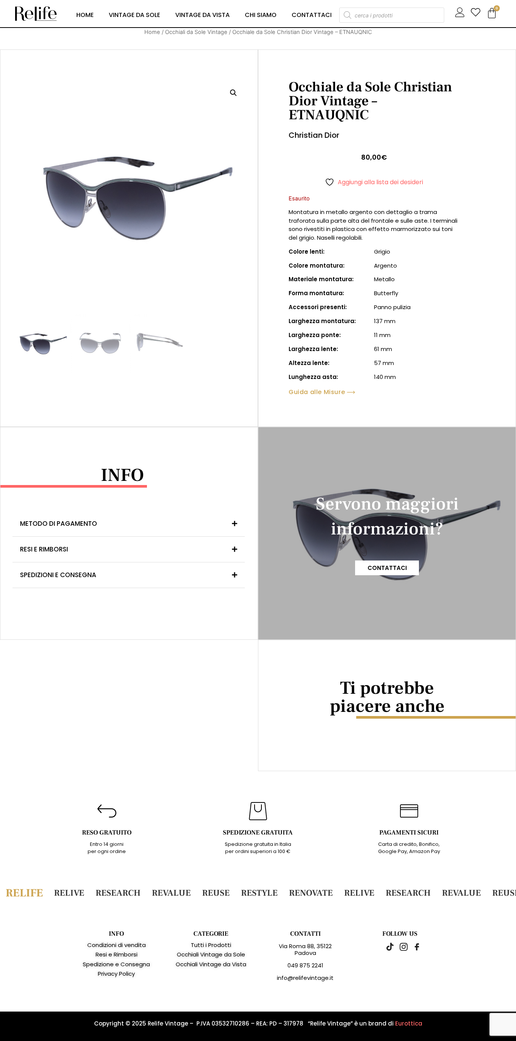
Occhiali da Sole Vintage (196, 32)
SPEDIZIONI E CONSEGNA (58, 574)
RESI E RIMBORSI (44, 549)
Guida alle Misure (317, 392)
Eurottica (408, 1023)
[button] (233, 93)
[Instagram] (399, 946)
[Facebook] (413, 946)
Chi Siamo (261, 15)
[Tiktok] (386, 946)
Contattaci (312, 15)
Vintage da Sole (134, 15)
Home (85, 15)
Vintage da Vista (202, 15)
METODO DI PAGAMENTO (58, 523)
